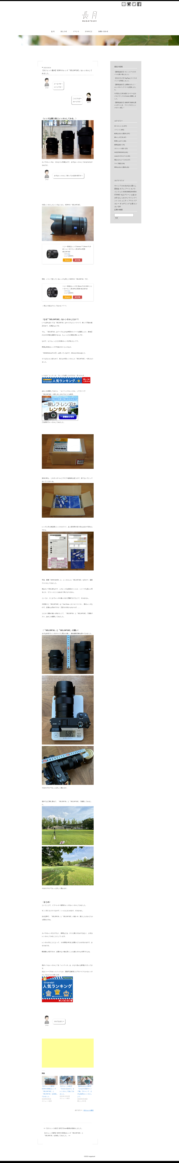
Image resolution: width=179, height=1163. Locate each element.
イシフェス (118, 192)
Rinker (69, 253)
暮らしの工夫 (118, 137)
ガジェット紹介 (88, 1110)
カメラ (133, 189)
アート (127, 189)
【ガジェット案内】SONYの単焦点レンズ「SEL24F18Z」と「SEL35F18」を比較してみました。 (49, 1091)
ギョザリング (125, 204)
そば (122, 195)
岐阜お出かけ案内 (120, 133)
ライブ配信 (118, 163)
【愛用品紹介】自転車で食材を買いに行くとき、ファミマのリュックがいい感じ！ (125, 105)
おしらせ (121, 198)
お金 (133, 195)
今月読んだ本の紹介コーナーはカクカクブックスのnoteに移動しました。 (125, 96)
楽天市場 (77, 260)
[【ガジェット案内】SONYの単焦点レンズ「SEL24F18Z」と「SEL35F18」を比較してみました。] (50, 1080)
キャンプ (117, 186)
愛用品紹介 (118, 145)
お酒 (131, 204)
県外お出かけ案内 (120, 167)
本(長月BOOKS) (119, 152)
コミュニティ (123, 201)
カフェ (122, 189)
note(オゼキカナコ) (120, 156)
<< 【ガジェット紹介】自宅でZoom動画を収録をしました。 (63, 1128)
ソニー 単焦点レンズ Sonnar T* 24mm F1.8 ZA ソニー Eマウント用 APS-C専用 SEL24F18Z (76, 249)
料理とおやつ (118, 141)
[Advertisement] (68, 1053)
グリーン (127, 195)
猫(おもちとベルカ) (120, 160)
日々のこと (118, 126)
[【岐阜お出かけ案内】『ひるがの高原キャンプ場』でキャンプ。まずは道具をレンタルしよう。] (85, 1080)
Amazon (67, 260)
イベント (117, 130)
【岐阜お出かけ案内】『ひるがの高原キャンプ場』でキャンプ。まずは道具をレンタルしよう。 (84, 1091)
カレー (116, 204)
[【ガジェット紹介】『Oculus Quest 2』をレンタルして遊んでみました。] (67, 1080)
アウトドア (132, 201)
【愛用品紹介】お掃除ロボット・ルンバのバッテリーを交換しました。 (125, 87)
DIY (119, 207)
